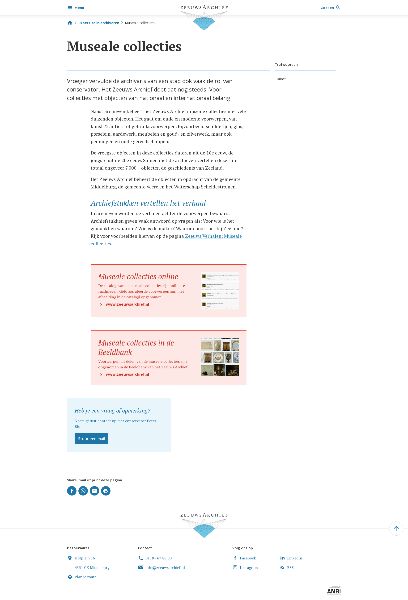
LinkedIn (294, 558)
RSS (290, 567)
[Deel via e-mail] (94, 491)
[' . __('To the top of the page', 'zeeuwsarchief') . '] (396, 528)
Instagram (249, 567)
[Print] (105, 491)
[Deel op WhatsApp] (83, 491)
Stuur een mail (91, 438)
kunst (281, 79)
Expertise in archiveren (98, 22)
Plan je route (86, 576)
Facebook (248, 558)
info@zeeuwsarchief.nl (165, 567)
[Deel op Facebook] (71, 491)
